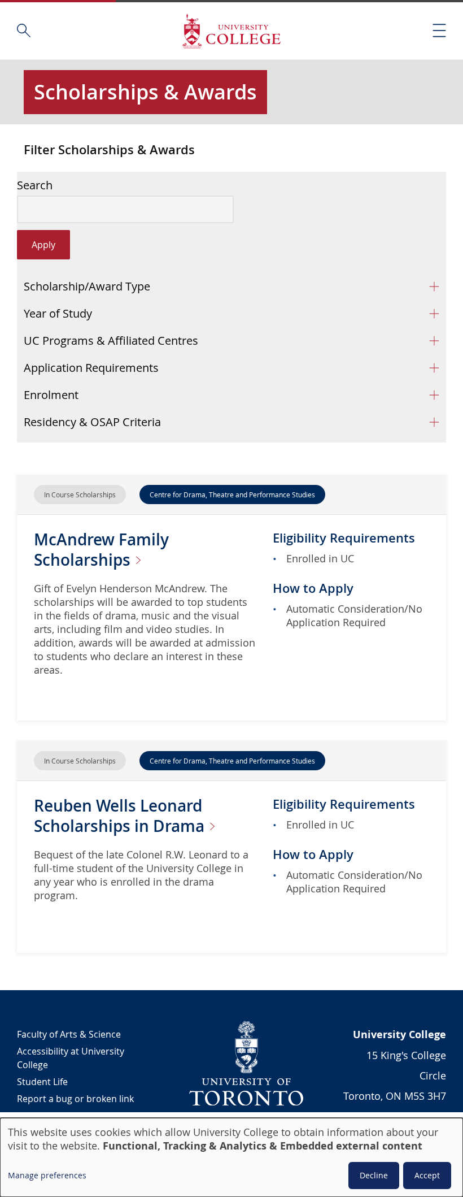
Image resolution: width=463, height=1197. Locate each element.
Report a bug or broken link (75, 1098)
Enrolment (51, 394)
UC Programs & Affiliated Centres (111, 340)
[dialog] (231, 1157)
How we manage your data (73, 1115)
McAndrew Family (101, 549)
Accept (427, 1175)
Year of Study (58, 313)
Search (35, 185)
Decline (374, 1175)
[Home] (231, 31)
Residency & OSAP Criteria (92, 422)
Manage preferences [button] (47, 1175)
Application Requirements (91, 367)
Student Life (42, 1081)
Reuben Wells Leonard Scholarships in (121, 815)
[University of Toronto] (247, 1063)
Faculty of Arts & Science (69, 1034)
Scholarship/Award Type (87, 286)
